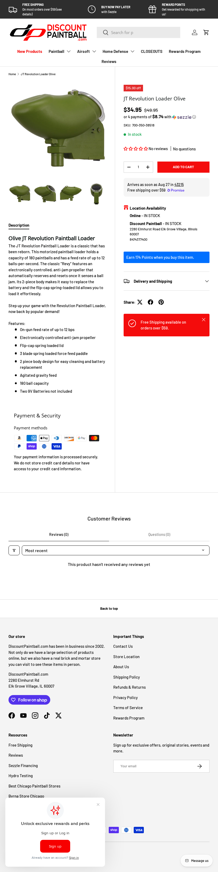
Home (12, 74)
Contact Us (123, 646)
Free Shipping (20, 745)
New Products (29, 51)
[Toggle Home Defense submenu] (132, 51)
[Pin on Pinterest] (161, 302)
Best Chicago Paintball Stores (34, 786)
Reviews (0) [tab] (58, 534)
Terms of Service (128, 707)
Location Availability (148, 208)
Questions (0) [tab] (159, 534)
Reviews (109, 61)
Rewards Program (185, 51)
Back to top (109, 608)
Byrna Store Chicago (26, 796)
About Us (121, 666)
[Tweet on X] (140, 302)
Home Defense (115, 51)
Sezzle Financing (23, 765)
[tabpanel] (57, 314)
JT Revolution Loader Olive (38, 74)
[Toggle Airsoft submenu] (94, 51)
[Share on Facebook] (150, 302)
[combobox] (138, 32)
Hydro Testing (21, 775)
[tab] (19, 225)
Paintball (56, 51)
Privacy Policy (125, 697)
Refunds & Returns (129, 687)
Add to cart (183, 167)
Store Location (126, 656)
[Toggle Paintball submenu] (68, 51)
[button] (206, 32)
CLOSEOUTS (151, 51)
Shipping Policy (126, 677)
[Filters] (14, 550)
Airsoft (83, 51)
